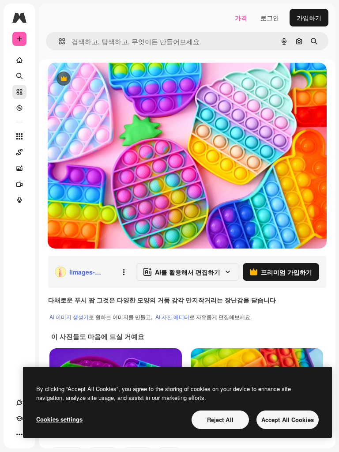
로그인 (269, 17)
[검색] (19, 76)
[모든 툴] (19, 136)
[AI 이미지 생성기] (19, 168)
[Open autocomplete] (58, 41)
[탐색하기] (19, 108)
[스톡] (19, 92)
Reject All (220, 419)
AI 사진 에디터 (172, 316)
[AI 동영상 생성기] (19, 184)
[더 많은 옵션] (123, 272)
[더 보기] (19, 434)
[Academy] (19, 418)
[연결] (19, 403)
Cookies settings (59, 419)
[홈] (19, 60)
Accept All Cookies (287, 419)
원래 (98, 79)
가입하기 (309, 17)
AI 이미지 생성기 (69, 316)
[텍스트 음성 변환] (19, 200)
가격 (241, 17)
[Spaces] (19, 152)
